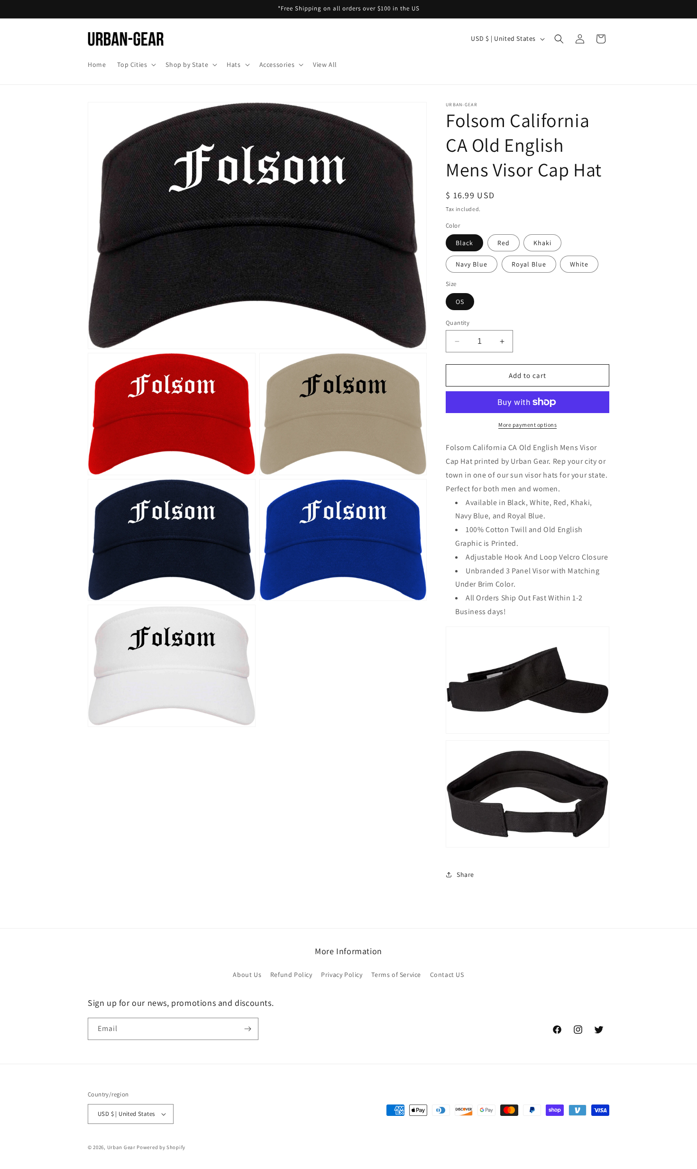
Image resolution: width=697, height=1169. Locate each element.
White (579, 264)
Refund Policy (291, 974)
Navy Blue (471, 264)
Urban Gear (121, 1147)
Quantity (457, 323)
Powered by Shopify (161, 1147)
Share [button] (465, 874)
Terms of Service (396, 974)
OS (460, 301)
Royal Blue (529, 264)
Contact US (447, 974)
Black (464, 243)
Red (503, 243)
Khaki (542, 243)
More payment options (527, 424)
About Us (247, 974)
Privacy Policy (341, 974)
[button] (135, 64)
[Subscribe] (247, 1029)
